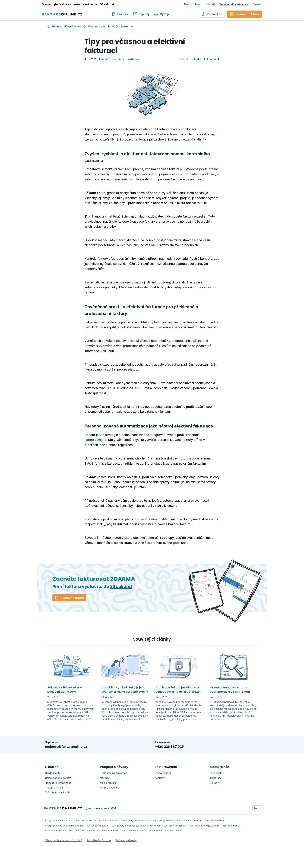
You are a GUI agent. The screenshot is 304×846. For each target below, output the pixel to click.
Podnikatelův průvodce (233, 4)
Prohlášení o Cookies (99, 840)
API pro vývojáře (109, 787)
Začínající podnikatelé (57, 792)
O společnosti (163, 772)
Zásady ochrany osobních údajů (63, 840)
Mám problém (192, 4)
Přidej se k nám (54, 787)
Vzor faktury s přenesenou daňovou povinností (136, 825)
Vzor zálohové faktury (132, 830)
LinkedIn (196, 59)
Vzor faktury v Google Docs (167, 820)
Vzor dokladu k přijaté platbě (204, 825)
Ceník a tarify (52, 772)
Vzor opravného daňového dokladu (165, 830)
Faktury (122, 14)
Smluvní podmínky (126, 840)
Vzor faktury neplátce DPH (58, 830)
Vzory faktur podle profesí (58, 820)
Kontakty (160, 777)
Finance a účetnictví (101, 26)
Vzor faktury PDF (192, 820)
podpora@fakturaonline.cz (66, 746)
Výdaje (165, 14)
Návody (210, 4)
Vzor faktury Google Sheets (135, 820)
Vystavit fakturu (72, 597)
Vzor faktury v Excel (85, 820)
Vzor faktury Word (108, 820)
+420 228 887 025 (169, 746)
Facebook (213, 59)
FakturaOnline (95, 440)
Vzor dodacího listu (214, 820)
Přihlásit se (214, 14)
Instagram (215, 777)
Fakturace (127, 26)
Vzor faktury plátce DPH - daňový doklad (96, 830)
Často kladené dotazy (58, 777)
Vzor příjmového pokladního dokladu (64, 825)
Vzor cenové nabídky (98, 825)
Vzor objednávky (231, 825)
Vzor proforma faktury (175, 825)
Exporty (144, 14)
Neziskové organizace (58, 782)
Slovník (257, 4)
